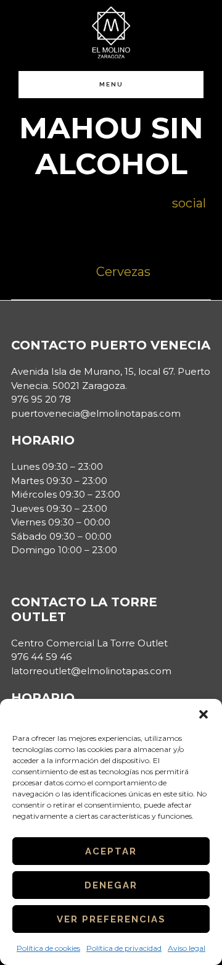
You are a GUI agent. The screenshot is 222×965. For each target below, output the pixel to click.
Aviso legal (186, 948)
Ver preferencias (111, 919)
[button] (203, 714)
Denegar (111, 885)
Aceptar (111, 851)
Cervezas (123, 271)
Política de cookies (48, 948)
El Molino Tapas (111, 32)
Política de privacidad (124, 948)
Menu (111, 84)
